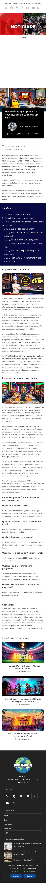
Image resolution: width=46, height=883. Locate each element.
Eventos (36, 134)
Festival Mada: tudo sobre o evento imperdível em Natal (23, 734)
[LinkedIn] (28, 796)
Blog (5, 820)
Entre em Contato (10, 824)
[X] (7, 796)
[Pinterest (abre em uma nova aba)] (16, 7)
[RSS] (14, 803)
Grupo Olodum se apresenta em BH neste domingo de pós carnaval (23, 700)
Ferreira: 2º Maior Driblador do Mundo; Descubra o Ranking (23, 667)
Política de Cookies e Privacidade (23, 871)
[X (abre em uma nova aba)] (6, 7)
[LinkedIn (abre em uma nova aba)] (27, 7)
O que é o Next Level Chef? (16, 214)
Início (6, 816)
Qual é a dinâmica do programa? (21, 239)
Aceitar (16, 876)
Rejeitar (30, 876)
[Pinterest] (34, 796)
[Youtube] (7, 803)
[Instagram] (21, 796)
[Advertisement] (23, 64)
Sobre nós (7, 828)
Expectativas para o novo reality (18, 218)
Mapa (6, 833)
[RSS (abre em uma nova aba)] (37, 7)
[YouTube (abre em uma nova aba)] (33, 7)
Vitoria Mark (33, 127)
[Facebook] (14, 796)
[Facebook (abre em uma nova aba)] (12, 7)
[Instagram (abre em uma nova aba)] (22, 7)
